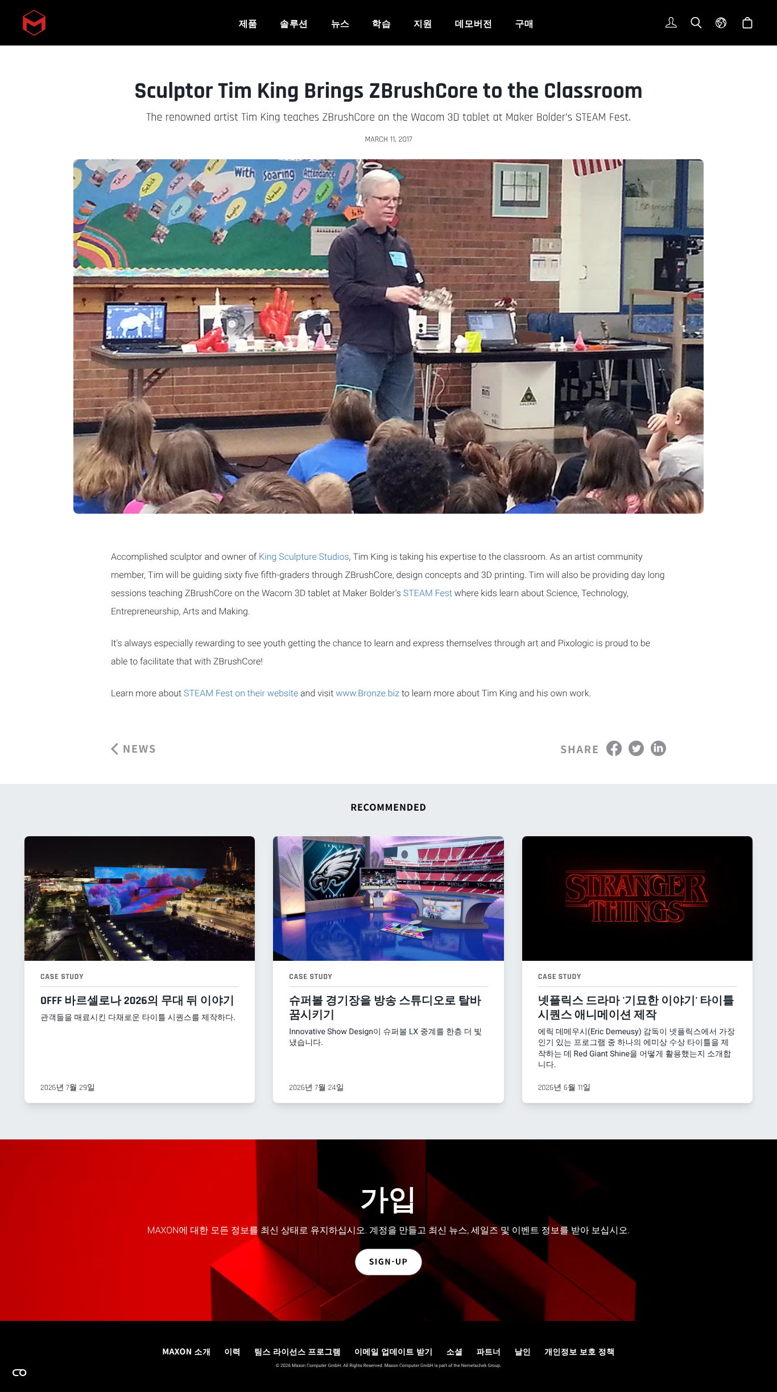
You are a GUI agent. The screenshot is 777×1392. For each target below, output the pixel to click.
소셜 (455, 1351)
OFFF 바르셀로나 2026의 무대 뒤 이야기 (137, 1000)
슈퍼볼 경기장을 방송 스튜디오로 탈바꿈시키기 (385, 1007)
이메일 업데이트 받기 (393, 1351)
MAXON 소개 (186, 1351)
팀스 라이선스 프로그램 (297, 1351)
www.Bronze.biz (367, 693)
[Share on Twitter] (636, 748)
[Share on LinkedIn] (658, 748)
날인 (523, 1351)
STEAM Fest (427, 593)
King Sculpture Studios (304, 556)
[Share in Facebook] (614, 748)
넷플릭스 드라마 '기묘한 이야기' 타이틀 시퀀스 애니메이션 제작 (636, 1007)
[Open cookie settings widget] (19, 1372)
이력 (232, 1351)
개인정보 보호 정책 (579, 1351)
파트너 (489, 1351)
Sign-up (388, 1261)
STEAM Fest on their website (241, 693)
